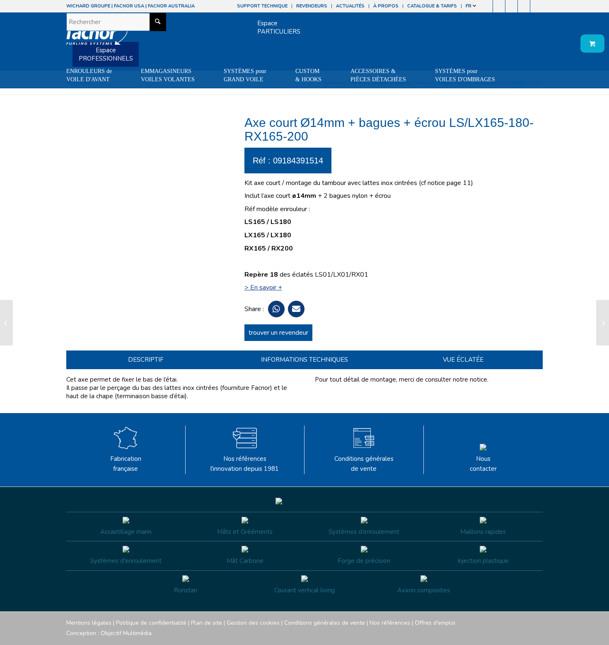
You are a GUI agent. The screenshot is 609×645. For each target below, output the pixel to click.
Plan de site (206, 623)
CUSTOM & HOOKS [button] (308, 75)
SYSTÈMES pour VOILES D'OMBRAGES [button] (465, 75)
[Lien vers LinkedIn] (536, 6)
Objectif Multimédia (126, 633)
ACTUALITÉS (350, 6)
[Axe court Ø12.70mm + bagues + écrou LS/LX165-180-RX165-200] (6, 323)
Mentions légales (88, 623)
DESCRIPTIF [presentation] (146, 359)
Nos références (390, 623)
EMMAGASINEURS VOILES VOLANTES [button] (168, 75)
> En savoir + (263, 287)
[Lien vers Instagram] (499, 6)
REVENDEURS (311, 6)
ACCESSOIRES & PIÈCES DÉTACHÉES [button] (378, 75)
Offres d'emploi (435, 623)
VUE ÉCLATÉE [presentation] (463, 359)
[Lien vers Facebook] (487, 6)
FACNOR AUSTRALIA (171, 6)
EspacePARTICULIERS (278, 27)
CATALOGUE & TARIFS (432, 6)
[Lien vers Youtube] (511, 6)
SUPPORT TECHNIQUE (262, 6)
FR (469, 6)
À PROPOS (386, 6)
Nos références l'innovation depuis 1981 (244, 464)
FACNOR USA (129, 6)
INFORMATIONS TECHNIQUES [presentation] (304, 359)
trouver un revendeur (278, 332)
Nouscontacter (483, 464)
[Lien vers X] (524, 6)
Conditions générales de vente (364, 464)
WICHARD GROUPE (88, 6)
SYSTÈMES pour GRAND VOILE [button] (245, 75)
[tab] (145, 359)
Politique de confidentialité (151, 623)
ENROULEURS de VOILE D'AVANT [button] (89, 75)
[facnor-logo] (97, 37)
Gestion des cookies (253, 623)
